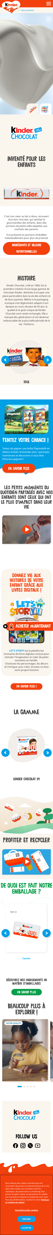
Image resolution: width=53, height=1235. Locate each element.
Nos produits (27, 10)
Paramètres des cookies (26, 1210)
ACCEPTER (26, 1227)
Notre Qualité (25, 1050)
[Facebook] (15, 1145)
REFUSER (26, 1219)
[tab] (32, 109)
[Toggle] (5, 626)
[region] (26, 1205)
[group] (26, 133)
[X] (30, 1145)
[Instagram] (22, 1145)
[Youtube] (37, 1145)
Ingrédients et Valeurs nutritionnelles (26, 248)
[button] (5, 360)
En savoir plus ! (26, 686)
